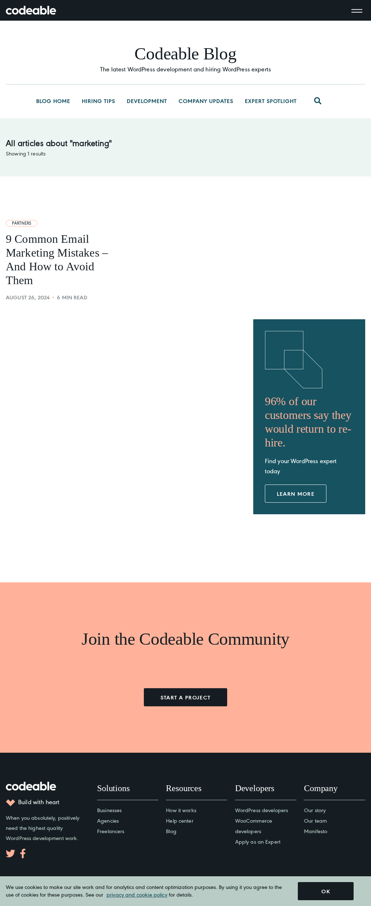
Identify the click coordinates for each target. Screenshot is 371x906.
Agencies (108, 820)
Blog (171, 831)
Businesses (109, 810)
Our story (315, 810)
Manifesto (315, 831)
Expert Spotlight (271, 100)
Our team (315, 820)
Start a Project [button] (186, 697)
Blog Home (53, 100)
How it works (181, 810)
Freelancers (110, 831)
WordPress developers (261, 810)
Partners (21, 223)
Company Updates (206, 100)
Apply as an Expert (257, 841)
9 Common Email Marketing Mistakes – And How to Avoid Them (57, 259)
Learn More (295, 494)
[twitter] (10, 853)
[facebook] (23, 853)
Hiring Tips (98, 100)
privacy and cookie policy (137, 894)
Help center (179, 820)
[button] (317, 101)
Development (147, 100)
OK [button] (325, 891)
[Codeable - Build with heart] (38, 10)
